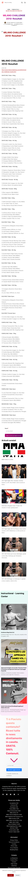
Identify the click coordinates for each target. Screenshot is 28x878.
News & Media (12, 824)
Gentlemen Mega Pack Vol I (7, 632)
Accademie (13, 803)
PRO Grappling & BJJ (12, 826)
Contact (14, 862)
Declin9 (17, 875)
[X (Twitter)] (6, 794)
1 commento (14, 25)
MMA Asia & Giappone (12, 814)
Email (7, 428)
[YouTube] (14, 794)
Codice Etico (14, 860)
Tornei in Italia (19, 24)
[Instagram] (10, 794)
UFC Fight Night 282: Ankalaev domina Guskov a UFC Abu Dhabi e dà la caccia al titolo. (13, 482)
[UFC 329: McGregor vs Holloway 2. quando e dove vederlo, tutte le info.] (14, 570)
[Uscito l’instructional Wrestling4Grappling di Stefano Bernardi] (14, 691)
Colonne (13, 805)
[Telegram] (18, 794)
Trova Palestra (14, 847)
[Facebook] (3, 794)
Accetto (10, 875)
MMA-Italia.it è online (7, 459)
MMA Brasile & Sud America (12, 816)
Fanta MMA (12, 809)
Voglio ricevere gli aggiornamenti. (14, 435)
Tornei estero (12, 830)
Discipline (12, 807)
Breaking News (14, 849)
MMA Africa (13, 812)
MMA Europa (12, 818)
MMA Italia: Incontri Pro (12, 820)
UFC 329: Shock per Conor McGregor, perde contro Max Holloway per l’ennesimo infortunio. (14, 555)
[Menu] (25, 2)
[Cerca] (22, 2)
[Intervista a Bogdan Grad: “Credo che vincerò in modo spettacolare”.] (14, 496)
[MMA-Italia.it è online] (14, 450)
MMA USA (12, 822)
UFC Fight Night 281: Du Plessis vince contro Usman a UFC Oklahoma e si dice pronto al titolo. (14, 530)
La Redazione (14, 858)
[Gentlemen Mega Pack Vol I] (14, 617)
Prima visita (14, 846)
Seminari (12, 828)
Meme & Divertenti (12, 811)
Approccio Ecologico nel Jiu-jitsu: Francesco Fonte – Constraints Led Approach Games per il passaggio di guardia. (14, 669)
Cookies (14, 844)
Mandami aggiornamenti (14, 769)
